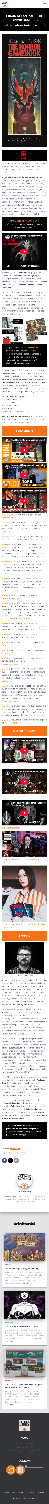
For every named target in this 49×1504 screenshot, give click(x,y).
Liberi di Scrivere (36, 540)
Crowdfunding (10, 1322)
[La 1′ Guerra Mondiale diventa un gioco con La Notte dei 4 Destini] (24, 1363)
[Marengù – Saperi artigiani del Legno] (24, 1247)
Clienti (8, 1264)
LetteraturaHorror (24, 619)
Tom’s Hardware (38, 557)
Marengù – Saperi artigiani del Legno (22, 1268)
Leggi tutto (25, 1283)
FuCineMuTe (14, 591)
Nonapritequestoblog (11, 664)
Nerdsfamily (30, 637)
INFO (14, 1493)
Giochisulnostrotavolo (11, 701)
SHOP (7, 1493)
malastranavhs (8, 681)
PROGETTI (24, 1153)
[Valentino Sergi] (24, 1180)
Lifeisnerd (41, 629)
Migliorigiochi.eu (37, 715)
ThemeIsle (33, 1498)
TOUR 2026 (30, 1493)
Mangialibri (17, 598)
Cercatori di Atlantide (10, 653)
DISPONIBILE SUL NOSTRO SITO (24, 221)
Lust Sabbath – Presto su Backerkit (21, 1326)
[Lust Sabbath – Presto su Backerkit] (24, 1305)
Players (5, 645)
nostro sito (33, 348)
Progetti (15, 1149)
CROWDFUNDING (12, 1153)
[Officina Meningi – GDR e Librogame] (6, 4)
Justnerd (13, 723)
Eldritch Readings (9, 518)
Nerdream (6, 532)
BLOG (21, 1493)
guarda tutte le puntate (11, 828)
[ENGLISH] (41, 1493)
